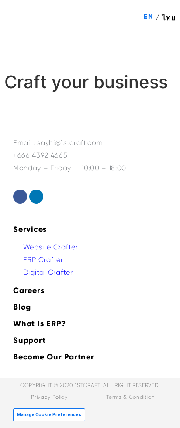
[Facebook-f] (20, 197)
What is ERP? (39, 323)
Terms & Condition (130, 397)
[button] (163, 49)
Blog (22, 307)
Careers (28, 290)
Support (29, 340)
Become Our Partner (53, 357)
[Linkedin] (36, 197)
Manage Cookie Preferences (49, 414)
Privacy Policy (49, 397)
